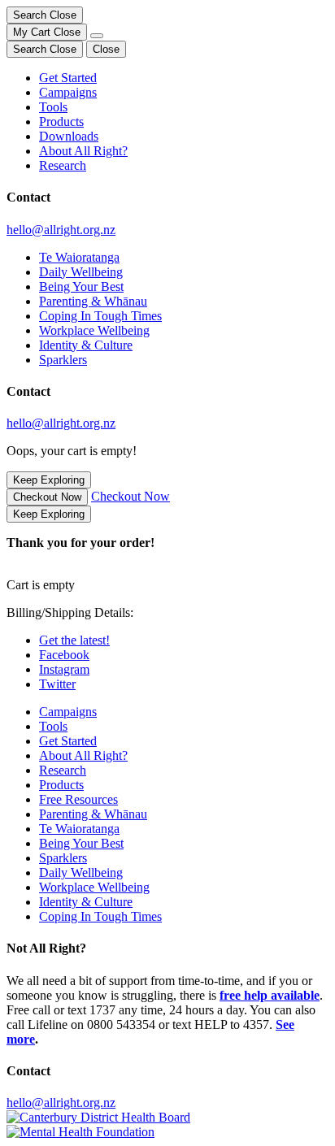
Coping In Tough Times (100, 316)
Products (61, 121)
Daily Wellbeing (81, 272)
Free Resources (78, 799)
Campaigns (68, 92)
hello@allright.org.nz (61, 230)
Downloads (68, 136)
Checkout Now (47, 497)
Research (62, 165)
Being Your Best (81, 286)
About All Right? (83, 151)
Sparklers (63, 360)
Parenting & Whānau (93, 301)
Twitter (57, 684)
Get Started (68, 78)
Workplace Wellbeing (94, 330)
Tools (53, 107)
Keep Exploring (49, 480)
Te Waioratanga (79, 257)
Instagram (64, 669)
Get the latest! (74, 640)
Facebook (64, 655)
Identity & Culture (86, 345)
